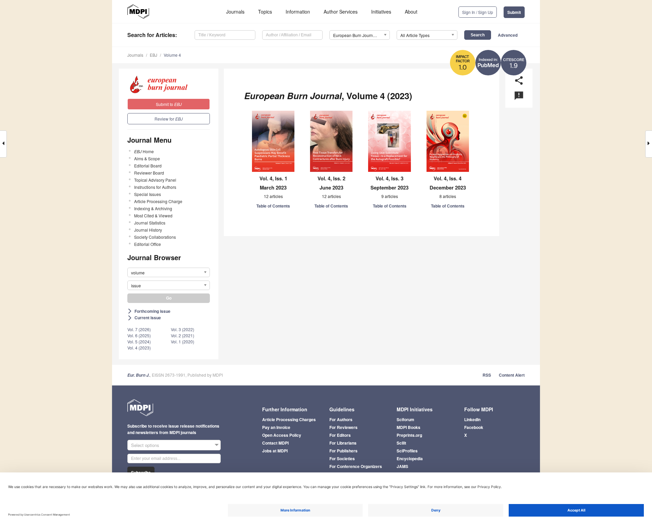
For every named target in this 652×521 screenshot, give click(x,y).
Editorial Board (148, 165)
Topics (265, 11)
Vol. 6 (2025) (139, 335)
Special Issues (147, 194)
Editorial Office (147, 244)
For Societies (342, 458)
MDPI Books (408, 427)
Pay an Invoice (276, 427)
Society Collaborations (155, 237)
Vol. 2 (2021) (182, 335)
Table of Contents (273, 206)
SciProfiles (407, 451)
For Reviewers (343, 427)
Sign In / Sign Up (477, 12)
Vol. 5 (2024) (139, 341)
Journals (235, 11)
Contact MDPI (275, 443)
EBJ (153, 55)
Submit (514, 12)
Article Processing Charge (158, 201)
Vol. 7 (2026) (139, 329)
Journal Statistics (149, 223)
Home (144, 151)
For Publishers (343, 451)
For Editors (340, 435)
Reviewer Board (149, 173)
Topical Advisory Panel (155, 180)
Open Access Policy (281, 435)
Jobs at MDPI (275, 451)
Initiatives (381, 11)
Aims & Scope (147, 158)
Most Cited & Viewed (153, 215)
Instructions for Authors (155, 187)
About (411, 11)
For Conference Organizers (355, 466)
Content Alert (512, 375)
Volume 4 (172, 55)
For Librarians (343, 443)
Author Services (341, 11)
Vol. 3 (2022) (182, 329)
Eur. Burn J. (138, 375)
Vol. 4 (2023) (139, 348)
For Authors (340, 419)
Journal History (148, 230)
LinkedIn (472, 419)
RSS (487, 375)
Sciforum (405, 419)
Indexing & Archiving (153, 208)
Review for (169, 119)
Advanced (508, 35)
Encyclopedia (410, 458)
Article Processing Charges (289, 419)
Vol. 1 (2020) (182, 341)
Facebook (473, 427)
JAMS (402, 466)
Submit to (169, 104)
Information (298, 11)
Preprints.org (409, 435)
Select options (145, 445)
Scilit (401, 443)
